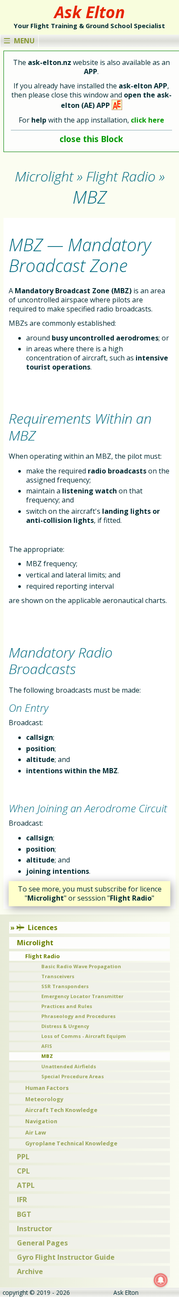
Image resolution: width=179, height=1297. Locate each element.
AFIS (46, 1046)
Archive (30, 1271)
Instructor (34, 1228)
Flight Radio (42, 956)
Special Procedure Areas (72, 1076)
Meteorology (44, 1099)
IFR (22, 1199)
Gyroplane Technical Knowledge (71, 1143)
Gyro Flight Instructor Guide (66, 1257)
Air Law (35, 1132)
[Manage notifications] (161, 1280)
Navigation (41, 1121)
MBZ (47, 1056)
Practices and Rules (66, 1006)
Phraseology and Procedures (78, 1016)
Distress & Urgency (65, 1026)
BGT (24, 1214)
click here (147, 120)
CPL (23, 1171)
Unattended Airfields (68, 1066)
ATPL (26, 1185)
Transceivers (57, 976)
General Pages (42, 1243)
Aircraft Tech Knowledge (61, 1110)
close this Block (91, 139)
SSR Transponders (65, 986)
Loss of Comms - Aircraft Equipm (83, 1036)
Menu (24, 40)
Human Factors (47, 1088)
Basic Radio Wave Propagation (81, 966)
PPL (23, 1156)
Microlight (35, 942)
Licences (42, 927)
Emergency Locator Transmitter (82, 996)
